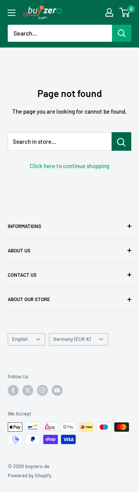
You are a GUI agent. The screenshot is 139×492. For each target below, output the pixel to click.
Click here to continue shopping (69, 165)
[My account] (109, 12)
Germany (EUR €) (72, 339)
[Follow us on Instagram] (42, 390)
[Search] (121, 33)
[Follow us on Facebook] (13, 390)
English (20, 339)
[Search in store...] (121, 141)
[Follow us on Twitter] (27, 390)
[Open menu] (11, 13)
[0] (125, 12)
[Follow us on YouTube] (57, 390)
